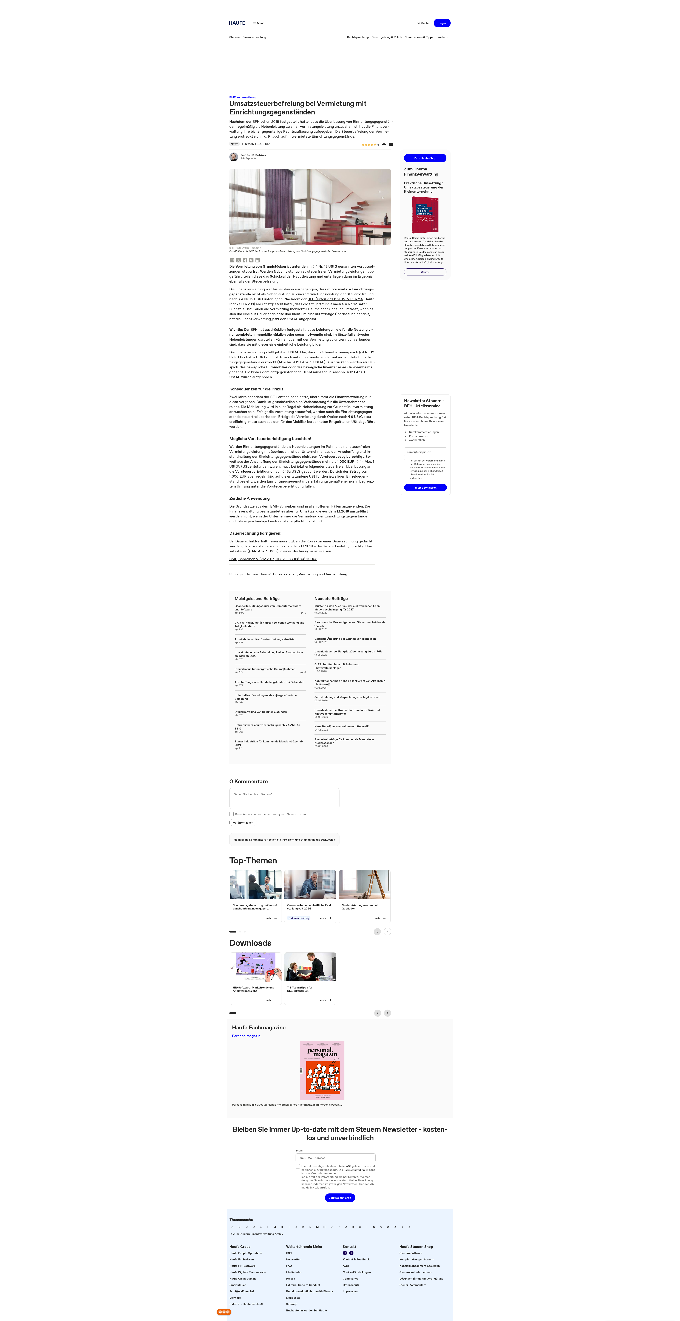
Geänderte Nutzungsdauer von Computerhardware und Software (268, 607)
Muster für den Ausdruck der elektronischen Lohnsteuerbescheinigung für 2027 (347, 607)
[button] (442, 23)
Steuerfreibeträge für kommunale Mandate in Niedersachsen (344, 741)
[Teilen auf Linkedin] (257, 260)
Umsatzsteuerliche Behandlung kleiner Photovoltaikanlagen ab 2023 (269, 654)
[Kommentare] (391, 144)
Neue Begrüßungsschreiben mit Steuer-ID (341, 726)
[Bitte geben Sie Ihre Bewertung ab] (375, 145)
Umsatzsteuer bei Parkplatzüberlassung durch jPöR (348, 651)
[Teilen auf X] (238, 260)
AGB (348, 1166)
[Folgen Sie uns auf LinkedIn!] (345, 1253)
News (234, 144)
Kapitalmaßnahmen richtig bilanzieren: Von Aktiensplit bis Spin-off (349, 682)
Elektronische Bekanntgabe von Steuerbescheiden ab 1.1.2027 (349, 623)
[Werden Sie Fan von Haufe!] (351, 1253)
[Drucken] (384, 144)
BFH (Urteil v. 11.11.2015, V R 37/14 (335, 299)
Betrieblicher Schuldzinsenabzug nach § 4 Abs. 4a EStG (267, 726)
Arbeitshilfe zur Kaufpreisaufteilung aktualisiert (266, 639)
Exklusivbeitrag (299, 918)
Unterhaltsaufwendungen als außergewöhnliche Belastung (266, 696)
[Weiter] (387, 931)
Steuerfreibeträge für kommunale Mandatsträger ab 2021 (269, 743)
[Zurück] (377, 931)
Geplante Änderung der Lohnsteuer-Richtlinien (345, 638)
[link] (234, 37)
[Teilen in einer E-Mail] (232, 260)
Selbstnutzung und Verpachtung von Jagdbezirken (347, 697)
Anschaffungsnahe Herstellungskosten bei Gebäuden (269, 682)
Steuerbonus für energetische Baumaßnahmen (265, 669)
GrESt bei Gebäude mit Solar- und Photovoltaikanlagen (336, 666)
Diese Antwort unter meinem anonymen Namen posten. (271, 814)
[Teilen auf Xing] (251, 260)
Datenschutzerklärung (356, 1170)
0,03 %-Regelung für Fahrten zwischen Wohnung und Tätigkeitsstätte (269, 624)
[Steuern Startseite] (238, 23)
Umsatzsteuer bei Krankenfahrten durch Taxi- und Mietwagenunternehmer (347, 711)
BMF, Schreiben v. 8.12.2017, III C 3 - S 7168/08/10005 (273, 558)
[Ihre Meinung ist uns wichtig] (224, 1312)
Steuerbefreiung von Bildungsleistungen (261, 712)
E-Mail (299, 1150)
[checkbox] (231, 814)
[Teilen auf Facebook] (245, 260)
